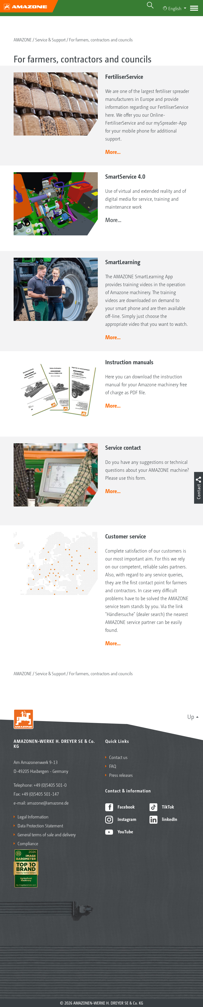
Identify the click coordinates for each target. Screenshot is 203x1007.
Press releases (121, 775)
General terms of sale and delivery (47, 834)
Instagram (126, 819)
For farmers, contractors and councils (101, 39)
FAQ (112, 766)
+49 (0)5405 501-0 (50, 785)
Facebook (126, 806)
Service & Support (50, 39)
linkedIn (169, 819)
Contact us (118, 757)
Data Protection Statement (40, 825)
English (174, 8)
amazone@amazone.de (48, 802)
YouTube (125, 831)
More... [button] (113, 151)
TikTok (167, 806)
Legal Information (33, 816)
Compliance (28, 843)
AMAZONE (23, 39)
